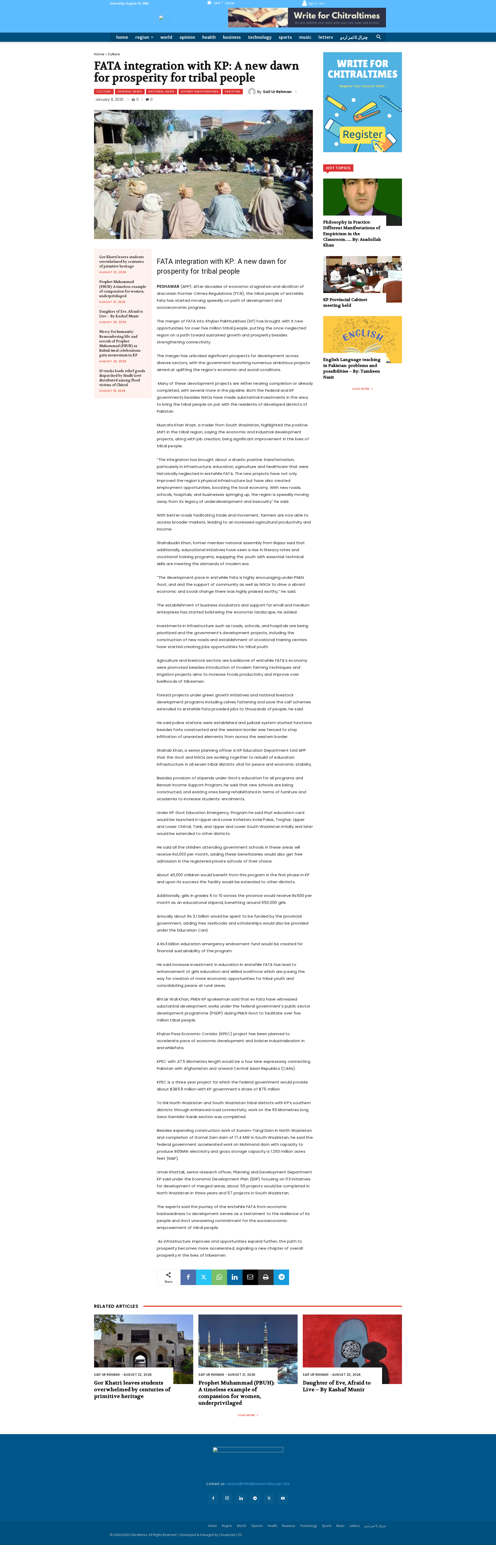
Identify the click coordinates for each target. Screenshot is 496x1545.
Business (288, 1526)
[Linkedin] (235, 1277)
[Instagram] (227, 1498)
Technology (308, 1526)
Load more (360, 389)
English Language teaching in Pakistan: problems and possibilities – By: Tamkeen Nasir (352, 368)
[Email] (250, 1277)
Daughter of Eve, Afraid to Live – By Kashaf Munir (121, 313)
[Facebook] (188, 1277)
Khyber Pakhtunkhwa (200, 91)
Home (99, 54)
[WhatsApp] (219, 1277)
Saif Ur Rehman (277, 92)
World (241, 1526)
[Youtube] (283, 1498)
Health (272, 1526)
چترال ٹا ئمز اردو (375, 1526)
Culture (114, 54)
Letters (355, 1526)
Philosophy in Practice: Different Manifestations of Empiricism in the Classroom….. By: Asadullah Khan (352, 233)
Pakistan (232, 91)
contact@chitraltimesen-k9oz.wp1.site (258, 1483)
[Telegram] (281, 1277)
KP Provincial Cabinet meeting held (345, 302)
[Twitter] (204, 1277)
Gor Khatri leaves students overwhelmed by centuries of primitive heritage (121, 261)
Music (340, 1526)
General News (130, 91)
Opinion (257, 1526)
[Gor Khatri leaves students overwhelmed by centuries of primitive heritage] (143, 1349)
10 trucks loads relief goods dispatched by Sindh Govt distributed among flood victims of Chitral (122, 378)
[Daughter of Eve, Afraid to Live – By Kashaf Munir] (352, 1349)
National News (162, 91)
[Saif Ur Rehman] (252, 92)
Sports (326, 1526)
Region (227, 1526)
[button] (378, 37)
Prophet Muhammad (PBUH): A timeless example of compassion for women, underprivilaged (122, 289)
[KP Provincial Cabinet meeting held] (362, 279)
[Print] (266, 1277)
